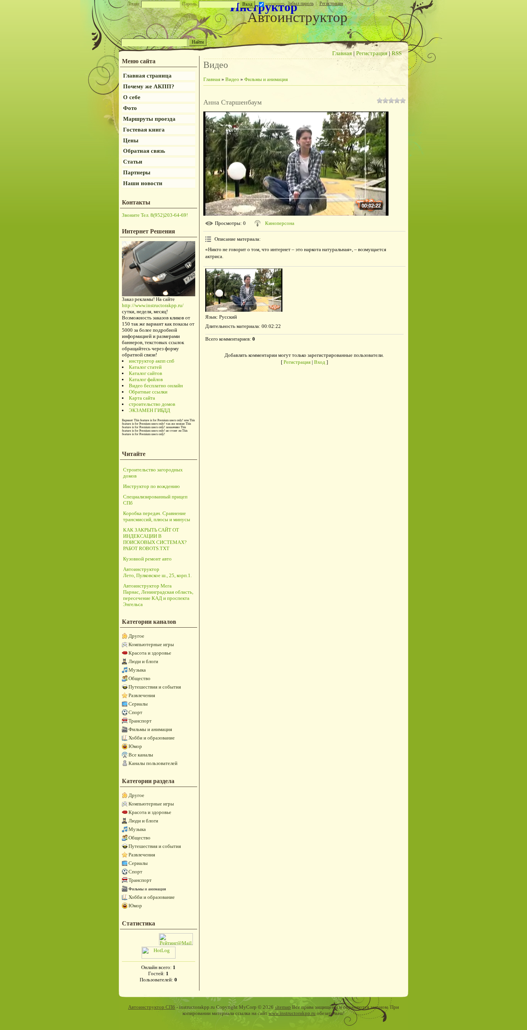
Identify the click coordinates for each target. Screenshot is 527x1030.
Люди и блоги (143, 661)
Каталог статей (145, 367)
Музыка (137, 670)
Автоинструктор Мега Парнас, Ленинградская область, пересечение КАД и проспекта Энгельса (158, 595)
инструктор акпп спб (151, 361)
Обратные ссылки (148, 392)
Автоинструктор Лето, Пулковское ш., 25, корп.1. (157, 572)
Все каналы (140, 755)
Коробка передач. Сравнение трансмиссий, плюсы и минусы (156, 516)
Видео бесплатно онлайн (156, 385)
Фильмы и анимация (150, 729)
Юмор (135, 746)
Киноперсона (279, 223)
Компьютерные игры (151, 644)
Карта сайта (142, 398)
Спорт (135, 712)
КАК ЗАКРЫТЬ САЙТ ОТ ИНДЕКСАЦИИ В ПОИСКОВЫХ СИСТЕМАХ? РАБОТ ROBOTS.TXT (155, 539)
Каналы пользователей (152, 763)
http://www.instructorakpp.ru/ (153, 305)
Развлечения (141, 695)
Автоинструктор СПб (151, 1007)
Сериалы (138, 704)
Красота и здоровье (149, 653)
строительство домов (152, 404)
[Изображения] (243, 290)
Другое (136, 636)
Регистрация (331, 3)
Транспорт (140, 721)
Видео (232, 79)
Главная (342, 53)
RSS (397, 53)
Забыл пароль (300, 3)
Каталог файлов (146, 379)
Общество (139, 678)
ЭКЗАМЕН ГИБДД (149, 410)
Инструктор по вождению (151, 486)
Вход (319, 362)
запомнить (275, 4)
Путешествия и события (154, 687)
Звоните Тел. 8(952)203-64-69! (155, 215)
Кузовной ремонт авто (147, 559)
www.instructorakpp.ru (292, 1013)
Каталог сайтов (145, 373)
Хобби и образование (151, 738)
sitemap (283, 1007)
